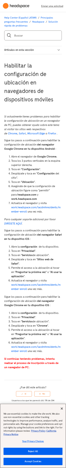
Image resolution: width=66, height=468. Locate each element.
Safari (22, 133)
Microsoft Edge (36, 133)
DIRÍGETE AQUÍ (13, 223)
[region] (33, 436)
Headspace (38, 21)
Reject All (33, 451)
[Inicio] (18, 6)
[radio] (24, 393)
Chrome (12, 133)
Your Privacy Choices (33, 441)
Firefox (52, 133)
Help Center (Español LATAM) (20, 17)
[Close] (62, 408)
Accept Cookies (33, 461)
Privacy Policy (38, 430)
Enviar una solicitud (52, 6)
